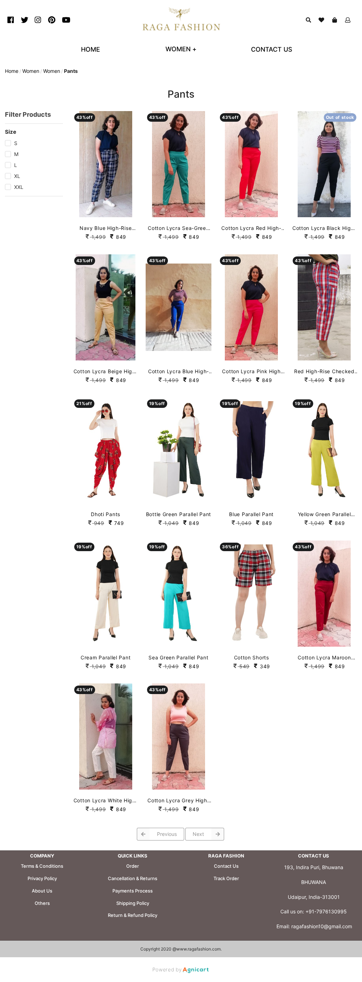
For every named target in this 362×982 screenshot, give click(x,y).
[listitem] (11, 20)
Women (30, 71)
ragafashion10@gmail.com (321, 926)
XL (17, 176)
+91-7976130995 (326, 911)
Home (11, 71)
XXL (18, 187)
